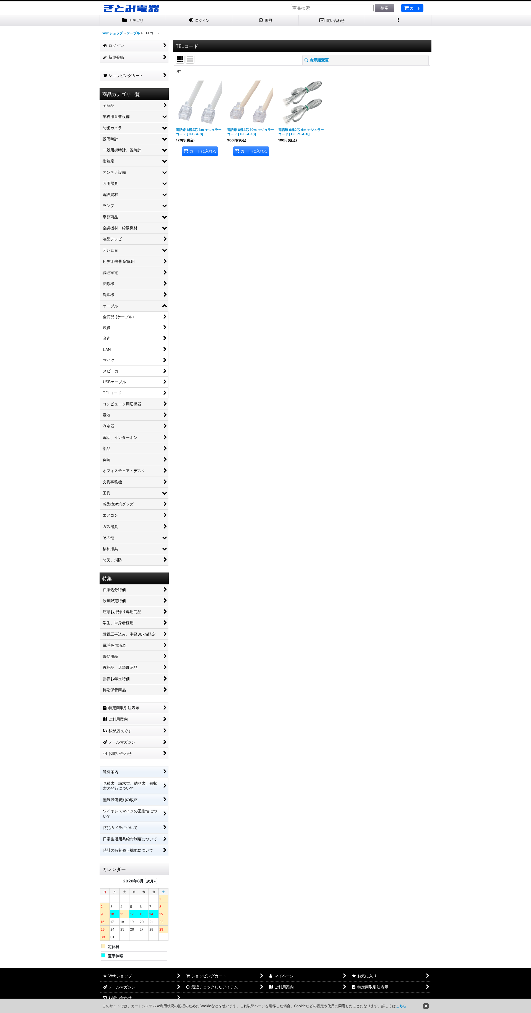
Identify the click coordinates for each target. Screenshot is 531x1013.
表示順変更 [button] (319, 60)
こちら (401, 1006)
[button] (398, 20)
